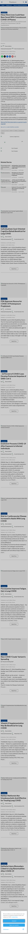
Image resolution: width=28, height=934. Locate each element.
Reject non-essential (14, 925)
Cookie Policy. (15, 917)
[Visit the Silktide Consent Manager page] (23, 929)
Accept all (14, 921)
